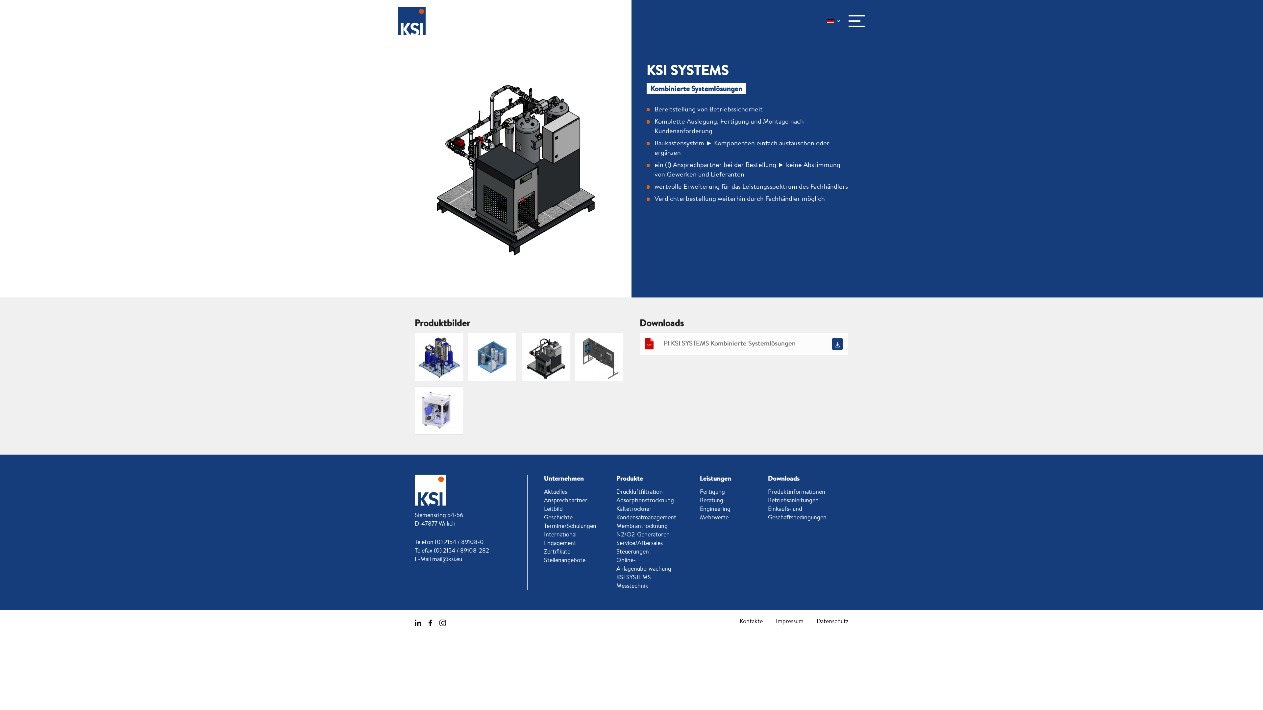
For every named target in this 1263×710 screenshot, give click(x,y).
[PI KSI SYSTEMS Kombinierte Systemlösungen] (837, 344)
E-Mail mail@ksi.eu (438, 559)
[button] (857, 21)
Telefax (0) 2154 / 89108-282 (452, 550)
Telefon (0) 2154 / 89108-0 (449, 542)
